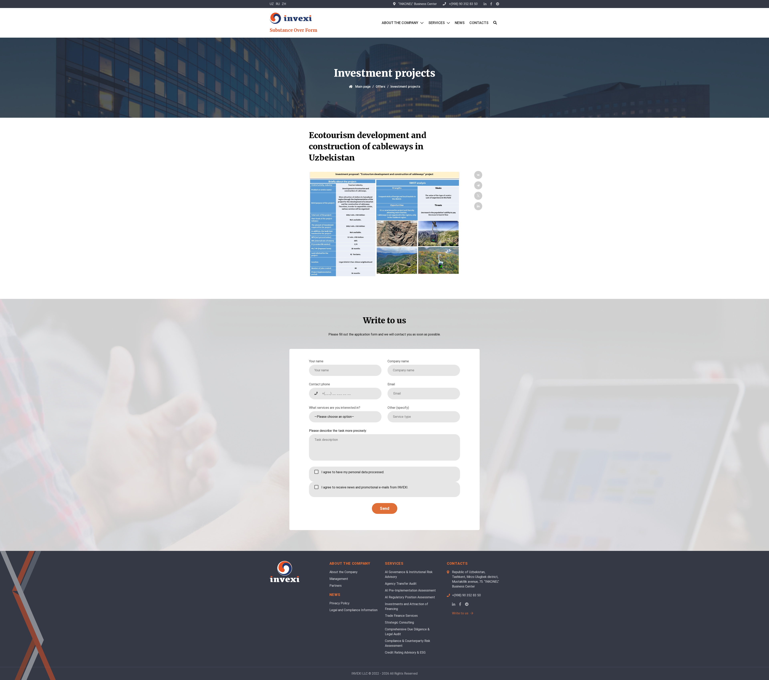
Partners (335, 586)
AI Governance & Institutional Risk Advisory (409, 574)
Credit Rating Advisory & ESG (405, 652)
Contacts (478, 23)
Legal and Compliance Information (353, 610)
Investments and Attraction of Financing (406, 606)
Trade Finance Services (401, 616)
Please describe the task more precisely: (338, 431)
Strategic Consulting (399, 622)
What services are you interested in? (334, 408)
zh (284, 4)
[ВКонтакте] (478, 175)
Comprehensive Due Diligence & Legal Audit (407, 631)
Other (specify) (398, 408)
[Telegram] (478, 185)
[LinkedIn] (478, 206)
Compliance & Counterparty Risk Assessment (407, 643)
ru (278, 4)
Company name (398, 361)
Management (338, 579)
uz (272, 4)
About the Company (400, 23)
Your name (316, 361)
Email (391, 384)
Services (436, 23)
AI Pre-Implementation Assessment (410, 590)
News (460, 23)
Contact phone (319, 384)
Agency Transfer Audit (401, 584)
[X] (478, 196)
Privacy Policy (339, 603)
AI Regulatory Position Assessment (410, 597)
